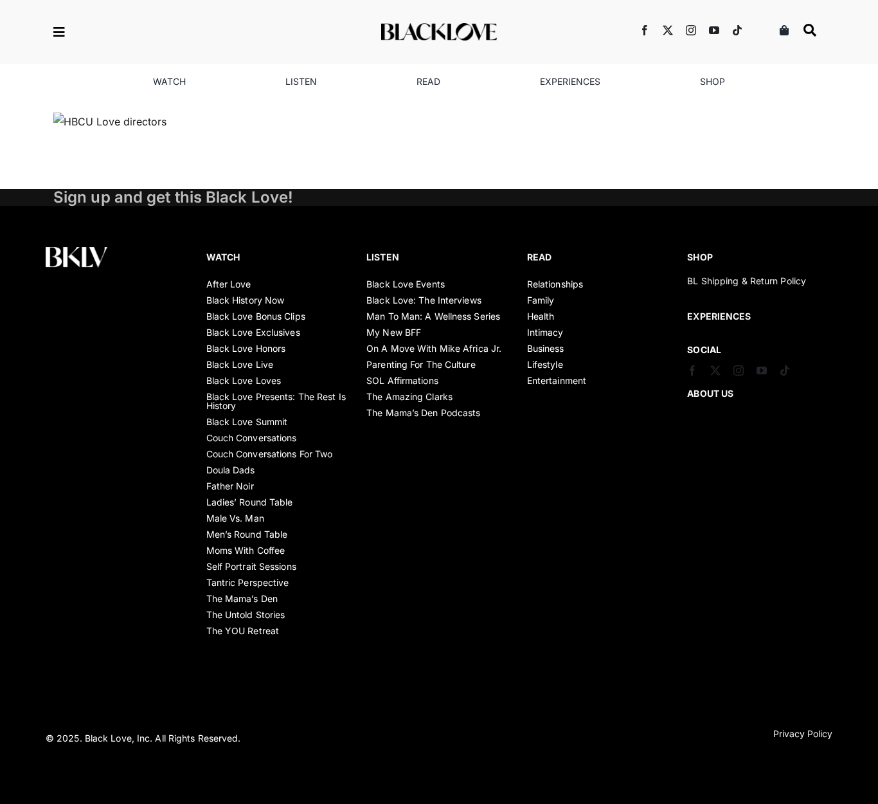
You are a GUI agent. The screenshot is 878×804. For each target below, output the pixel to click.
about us (710, 393)
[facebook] (645, 30)
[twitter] (668, 30)
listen (382, 256)
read (539, 256)
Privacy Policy (802, 733)
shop (699, 256)
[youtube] (714, 30)
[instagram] (691, 30)
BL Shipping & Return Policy (746, 280)
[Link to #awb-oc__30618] (809, 30)
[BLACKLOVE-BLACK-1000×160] (439, 28)
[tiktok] (737, 30)
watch (223, 256)
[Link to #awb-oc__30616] (101, 32)
